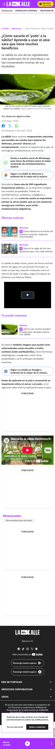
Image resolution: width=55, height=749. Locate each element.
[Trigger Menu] (4, 4)
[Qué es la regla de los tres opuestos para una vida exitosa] (9, 249)
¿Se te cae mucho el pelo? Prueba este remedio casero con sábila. (35, 331)
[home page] (27, 632)
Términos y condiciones (23, 707)
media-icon (27, 743)
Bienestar (16, 28)
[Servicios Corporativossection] (50, 689)
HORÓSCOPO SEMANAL (26, 10)
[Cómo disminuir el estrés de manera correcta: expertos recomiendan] (9, 232)
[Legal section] (50, 696)
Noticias (23, 325)
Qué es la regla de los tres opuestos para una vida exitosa (36, 250)
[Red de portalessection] (50, 682)
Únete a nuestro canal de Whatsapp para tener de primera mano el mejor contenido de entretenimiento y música (30, 162)
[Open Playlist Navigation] (51, 743)
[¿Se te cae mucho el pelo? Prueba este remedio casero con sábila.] (9, 329)
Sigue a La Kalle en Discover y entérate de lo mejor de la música (28, 175)
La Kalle (5, 28)
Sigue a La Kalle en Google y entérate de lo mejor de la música (28, 371)
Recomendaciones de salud (19, 520)
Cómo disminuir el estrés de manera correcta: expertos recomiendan (36, 234)
